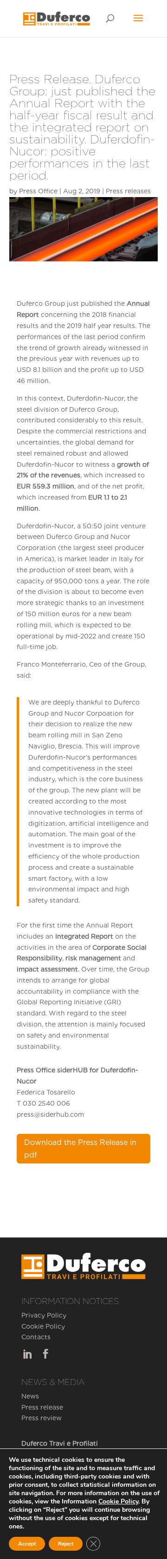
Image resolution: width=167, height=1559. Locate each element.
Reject (65, 1543)
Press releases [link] (128, 191)
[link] (56, 18)
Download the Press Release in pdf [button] (80, 1148)
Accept (27, 1543)
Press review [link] (41, 1418)
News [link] (30, 1396)
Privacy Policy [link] (43, 1315)
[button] (138, 24)
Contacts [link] (36, 1337)
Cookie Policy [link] (43, 1326)
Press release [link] (42, 1407)
